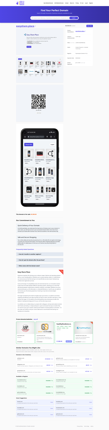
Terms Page (86, 426)
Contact (66, 3)
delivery (63, 328)
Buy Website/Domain (48, 3)
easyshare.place (25, 26)
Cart (82, 3)
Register (91, 3)
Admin (92, 426)
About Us (72, 3)
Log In (86, 3)
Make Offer (89, 26)
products (61, 326)
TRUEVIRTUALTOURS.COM (81, 335)
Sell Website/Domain (59, 3)
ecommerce (59, 328)
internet (66, 326)
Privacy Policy (80, 426)
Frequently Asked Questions (25, 249)
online (58, 326)
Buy (52, 380)
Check (51, 402)
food (67, 328)
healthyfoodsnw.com (64, 324)
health (70, 326)
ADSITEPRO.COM (20, 335)
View (52, 359)
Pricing (77, 3)
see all (36, 319)
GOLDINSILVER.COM (41, 335)
